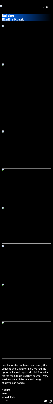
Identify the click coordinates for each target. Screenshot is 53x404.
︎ (43, 7)
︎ (38, 7)
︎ (47, 7)
